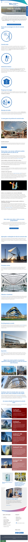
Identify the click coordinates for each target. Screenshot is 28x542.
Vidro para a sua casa (18, 518)
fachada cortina (4, 267)
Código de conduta (5, 521)
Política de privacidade (6, 520)
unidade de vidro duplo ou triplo (17, 173)
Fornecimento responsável (6, 523)
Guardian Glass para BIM (8, 207)
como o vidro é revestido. (20, 158)
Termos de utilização (6, 519)
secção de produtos (20, 404)
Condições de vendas (6, 526)
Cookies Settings (3, 541)
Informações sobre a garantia (7, 522)
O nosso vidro (17, 519)
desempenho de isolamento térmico (9, 68)
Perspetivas (17, 520)
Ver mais (14, 417)
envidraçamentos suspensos (5, 296)
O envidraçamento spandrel (4, 352)
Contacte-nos (8, 505)
